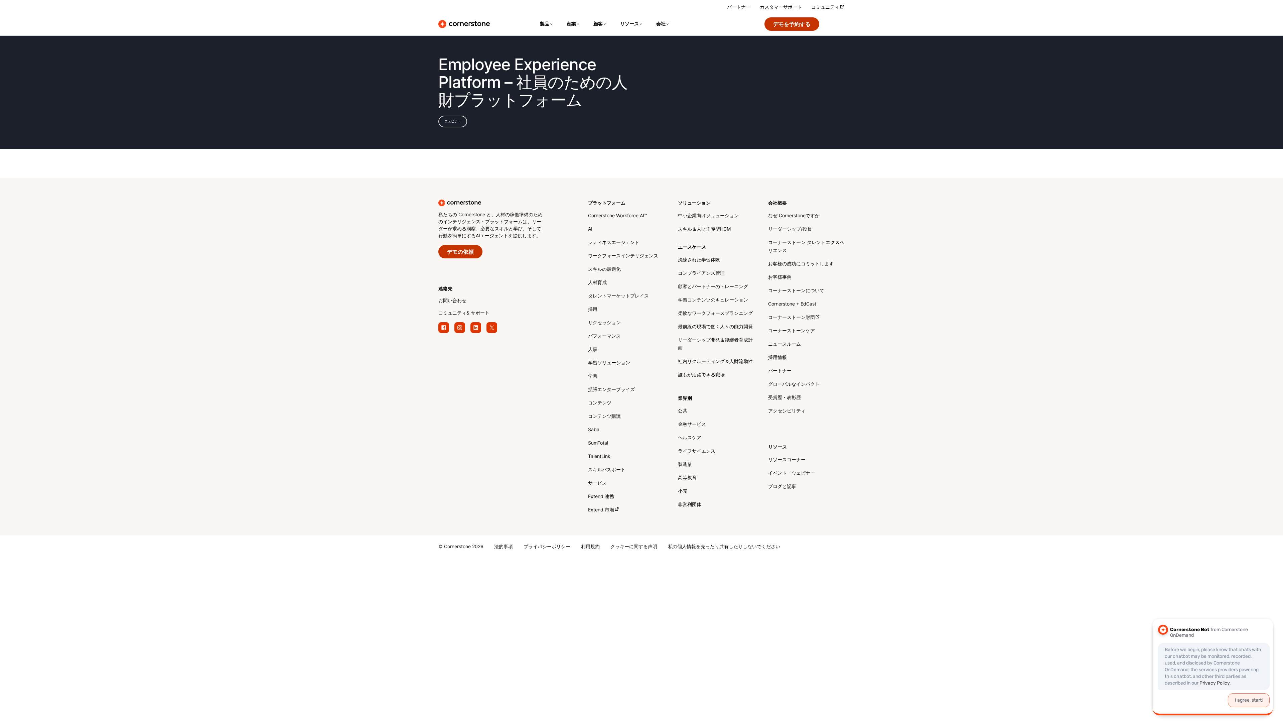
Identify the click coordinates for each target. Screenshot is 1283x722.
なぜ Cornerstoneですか (794, 216)
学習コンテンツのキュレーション (713, 300)
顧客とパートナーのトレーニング (713, 286)
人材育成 (597, 282)
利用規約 (590, 547)
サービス (597, 483)
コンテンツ (599, 403)
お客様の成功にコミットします (801, 264)
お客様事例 (780, 277)
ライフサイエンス (696, 451)
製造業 (685, 464)
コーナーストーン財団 (791, 317)
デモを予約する (792, 24)
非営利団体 (689, 504)
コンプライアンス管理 (701, 273)
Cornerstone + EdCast (792, 304)
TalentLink (599, 456)
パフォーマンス (604, 336)
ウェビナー (452, 121)
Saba (593, 430)
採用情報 (777, 357)
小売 (682, 491)
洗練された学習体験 (699, 260)
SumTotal (598, 443)
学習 (592, 376)
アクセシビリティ (787, 411)
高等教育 (687, 478)
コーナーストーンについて (796, 290)
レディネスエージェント (613, 242)
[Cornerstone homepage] (502, 203)
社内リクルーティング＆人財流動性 (715, 361)
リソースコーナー (787, 460)
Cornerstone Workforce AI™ (617, 216)
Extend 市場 (601, 510)
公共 (682, 411)
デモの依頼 (460, 252)
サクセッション (604, 323)
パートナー (738, 7)
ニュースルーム (784, 344)
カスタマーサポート (781, 7)
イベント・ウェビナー (791, 473)
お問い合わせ (452, 301)
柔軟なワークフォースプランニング (715, 313)
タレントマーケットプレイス (618, 296)
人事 (592, 349)
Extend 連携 (601, 496)
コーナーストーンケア (791, 331)
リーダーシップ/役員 (790, 229)
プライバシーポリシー (547, 547)
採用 (592, 309)
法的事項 (503, 547)
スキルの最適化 (604, 269)
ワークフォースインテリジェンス (623, 256)
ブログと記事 (782, 486)
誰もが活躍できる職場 (701, 375)
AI (590, 229)
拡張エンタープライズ (611, 389)
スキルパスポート (606, 470)
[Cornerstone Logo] (464, 24)
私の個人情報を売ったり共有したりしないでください (724, 547)
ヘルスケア (689, 438)
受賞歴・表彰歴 (784, 397)
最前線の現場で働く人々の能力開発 (715, 327)
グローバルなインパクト (794, 384)
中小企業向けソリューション (708, 216)
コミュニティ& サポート (463, 313)
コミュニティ (825, 7)
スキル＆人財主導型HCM (704, 229)
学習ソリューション (609, 363)
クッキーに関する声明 (633, 547)
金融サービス (692, 424)
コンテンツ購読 (604, 416)
